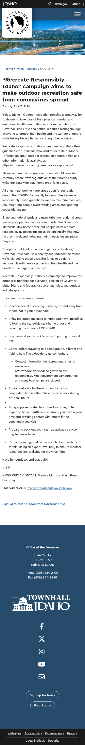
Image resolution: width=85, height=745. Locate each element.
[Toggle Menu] (77, 14)
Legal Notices (35, 741)
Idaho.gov (60, 4)
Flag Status (42, 705)
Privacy (72, 733)
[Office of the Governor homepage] (17, 23)
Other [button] (76, 4)
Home (9, 69)
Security (53, 741)
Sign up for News (42, 695)
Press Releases (26, 69)
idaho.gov (14, 733)
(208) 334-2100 (47, 573)
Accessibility (33, 733)
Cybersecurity (54, 733)
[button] (50, 4)
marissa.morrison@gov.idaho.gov (49, 488)
